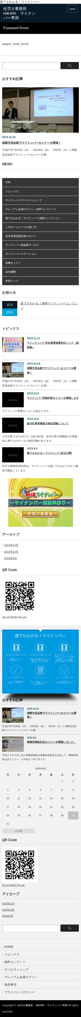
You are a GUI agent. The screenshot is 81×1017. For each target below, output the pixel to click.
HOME (8, 946)
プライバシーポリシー (19, 992)
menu (72, 9)
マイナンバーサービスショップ (23, 200)
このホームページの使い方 (21, 227)
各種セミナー (13, 262)
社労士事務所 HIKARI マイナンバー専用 (42, 1005)
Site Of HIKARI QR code (14, 617)
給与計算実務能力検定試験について (47, 423)
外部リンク (11, 280)
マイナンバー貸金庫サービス (22, 245)
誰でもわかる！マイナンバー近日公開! (49, 453)
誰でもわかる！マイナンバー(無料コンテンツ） (33, 218)
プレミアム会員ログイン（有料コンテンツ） (31, 209)
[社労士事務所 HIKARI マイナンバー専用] (19, 13)
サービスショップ (16, 969)
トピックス (11, 191)
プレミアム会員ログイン (21, 977)
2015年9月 (10, 558)
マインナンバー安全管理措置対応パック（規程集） (53, 345)
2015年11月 (11, 545)
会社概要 (10, 271)
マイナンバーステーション (21, 253)
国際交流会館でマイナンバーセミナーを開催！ (31, 142)
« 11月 (18, 831)
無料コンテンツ (14, 961)
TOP (8, 182)
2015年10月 (11, 551)
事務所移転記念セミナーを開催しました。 (51, 741)
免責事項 (10, 984)
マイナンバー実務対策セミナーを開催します (53, 397)
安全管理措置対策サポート (21, 236)
